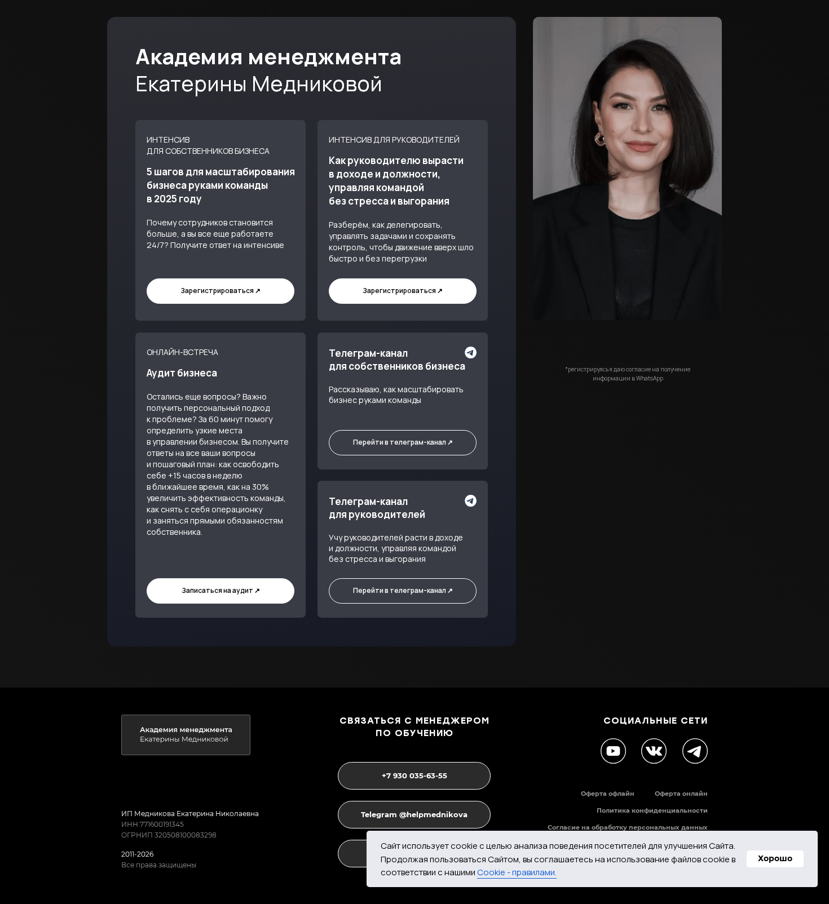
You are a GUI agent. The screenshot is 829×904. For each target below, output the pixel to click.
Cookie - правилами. (517, 872)
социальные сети (655, 720)
